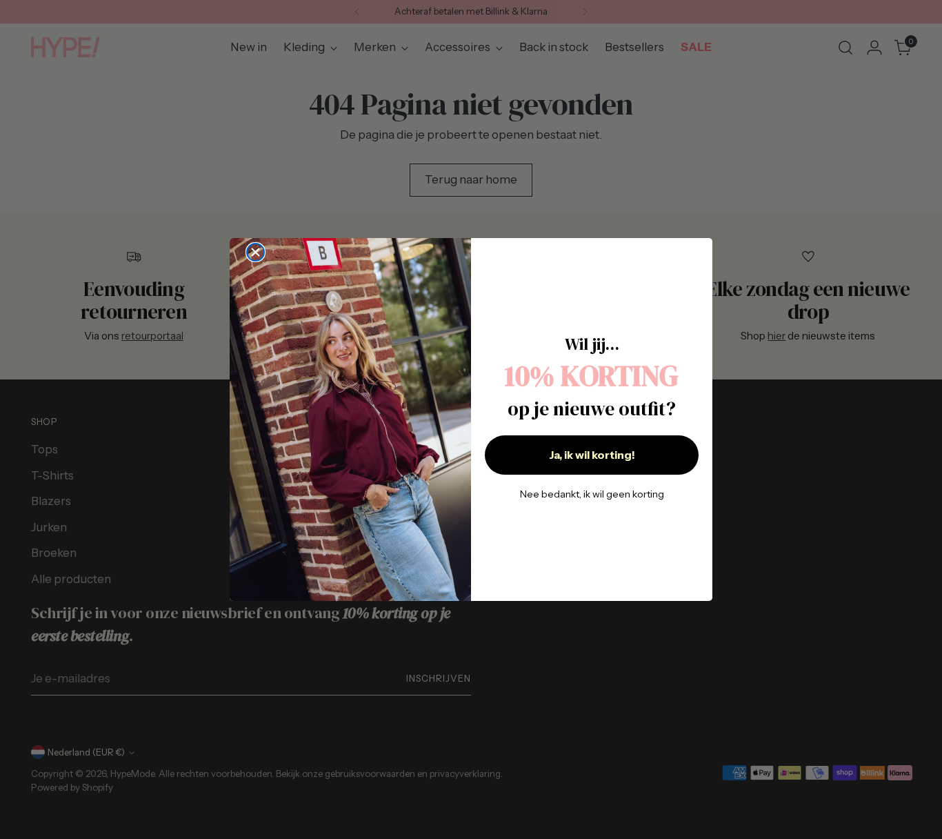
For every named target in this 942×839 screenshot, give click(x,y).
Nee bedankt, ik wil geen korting (592, 494)
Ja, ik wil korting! (592, 455)
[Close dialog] (255, 252)
